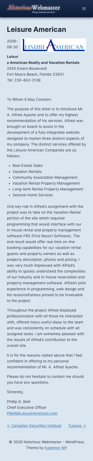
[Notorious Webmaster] (38, 8)
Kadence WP (56, 448)
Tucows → (77, 426)
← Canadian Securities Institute (34, 426)
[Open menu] (84, 8)
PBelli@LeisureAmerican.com (32, 413)
